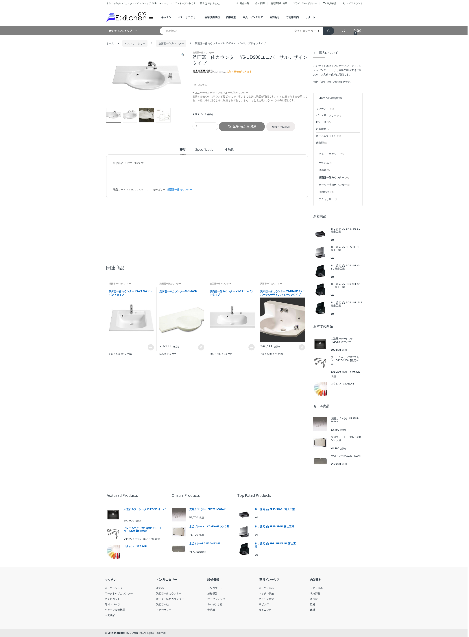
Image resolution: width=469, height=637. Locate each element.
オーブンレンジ (216, 599)
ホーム (110, 43)
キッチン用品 (266, 588)
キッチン (166, 17)
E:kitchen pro (116, 632)
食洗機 (211, 609)
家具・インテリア (253, 17)
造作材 (314, 599)
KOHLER (323, 122)
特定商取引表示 (279, 3)
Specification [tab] (205, 150)
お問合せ (274, 17)
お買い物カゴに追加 (244, 126)
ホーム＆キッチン (328, 136)
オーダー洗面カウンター (334, 184)
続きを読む (150, 347)
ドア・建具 (316, 588)
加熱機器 (212, 593)
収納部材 (315, 593)
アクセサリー (328, 199)
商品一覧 (244, 3)
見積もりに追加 (281, 126)
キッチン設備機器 (115, 609)
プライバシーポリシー (305, 3)
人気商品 (110, 615)
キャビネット (112, 599)
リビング (264, 604)
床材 (312, 609)
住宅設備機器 (212, 17)
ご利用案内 (292, 17)
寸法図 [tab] (229, 150)
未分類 (321, 142)
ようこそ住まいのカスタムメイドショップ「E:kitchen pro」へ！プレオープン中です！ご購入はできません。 (163, 3)
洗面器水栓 (162, 604)
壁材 (312, 604)
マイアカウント (354, 3)
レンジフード (215, 588)
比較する (202, 85)
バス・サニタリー (188, 17)
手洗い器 (325, 163)
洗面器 (324, 170)
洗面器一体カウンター (171, 43)
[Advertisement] (207, 225)
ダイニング (265, 609)
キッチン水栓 (215, 604)
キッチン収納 (266, 593)
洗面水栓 (326, 192)
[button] (182, 55)
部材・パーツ (112, 604)
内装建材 (231, 17)
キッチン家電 (266, 599)
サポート (310, 17)
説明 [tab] (183, 150)
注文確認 (331, 3)
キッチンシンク (114, 588)
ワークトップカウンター (119, 593)
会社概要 (260, 3)
